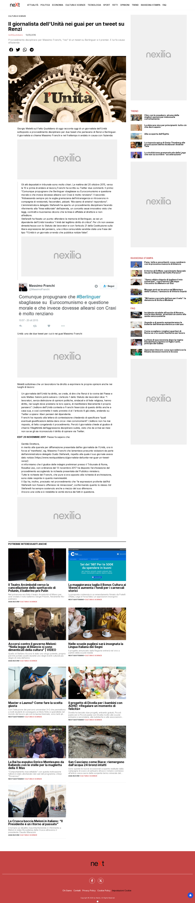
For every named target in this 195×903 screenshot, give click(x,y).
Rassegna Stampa (150, 5)
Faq (164, 5)
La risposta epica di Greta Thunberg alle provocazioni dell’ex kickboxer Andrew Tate (164, 144)
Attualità (32, 5)
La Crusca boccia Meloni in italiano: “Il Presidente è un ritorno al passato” (35, 823)
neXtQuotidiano (15, 35)
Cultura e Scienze (75, 5)
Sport (106, 5)
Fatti (115, 5)
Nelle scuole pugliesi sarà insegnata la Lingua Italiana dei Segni (95, 645)
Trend (135, 5)
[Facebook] (90, 879)
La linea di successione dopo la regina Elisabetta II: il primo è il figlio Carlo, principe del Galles (163, 341)
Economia (57, 5)
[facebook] (11, 51)
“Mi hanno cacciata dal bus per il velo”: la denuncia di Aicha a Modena (165, 299)
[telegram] (32, 51)
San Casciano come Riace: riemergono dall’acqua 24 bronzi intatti (96, 763)
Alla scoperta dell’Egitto (156, 134)
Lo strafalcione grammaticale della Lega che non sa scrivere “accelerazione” (165, 153)
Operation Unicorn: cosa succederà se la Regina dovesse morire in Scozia (165, 351)
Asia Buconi (13, 602)
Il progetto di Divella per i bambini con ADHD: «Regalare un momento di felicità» (95, 705)
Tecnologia (94, 5)
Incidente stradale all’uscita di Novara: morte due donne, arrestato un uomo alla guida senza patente (165, 314)
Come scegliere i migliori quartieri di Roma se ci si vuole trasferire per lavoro (164, 332)
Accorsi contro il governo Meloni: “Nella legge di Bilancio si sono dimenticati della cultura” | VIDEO (32, 646)
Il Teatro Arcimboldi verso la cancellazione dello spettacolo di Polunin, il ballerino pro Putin (32, 587)
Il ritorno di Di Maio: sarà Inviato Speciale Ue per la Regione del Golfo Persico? (165, 272)
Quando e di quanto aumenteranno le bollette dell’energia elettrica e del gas (164, 323)
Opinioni (124, 5)
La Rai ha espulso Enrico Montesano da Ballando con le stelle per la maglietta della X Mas (36, 764)
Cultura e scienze (17, 16)
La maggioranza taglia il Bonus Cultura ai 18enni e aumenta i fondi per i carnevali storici (97, 587)
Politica (45, 5)
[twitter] (18, 51)
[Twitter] (99, 879)
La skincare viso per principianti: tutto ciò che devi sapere (165, 126)
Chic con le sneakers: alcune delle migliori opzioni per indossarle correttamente (161, 117)
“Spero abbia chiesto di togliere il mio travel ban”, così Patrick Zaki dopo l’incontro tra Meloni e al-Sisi (163, 281)
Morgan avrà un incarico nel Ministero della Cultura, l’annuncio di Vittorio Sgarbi (165, 290)
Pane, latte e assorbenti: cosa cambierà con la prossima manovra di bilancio (164, 263)
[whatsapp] (25, 51)
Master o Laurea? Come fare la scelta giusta (35, 704)
